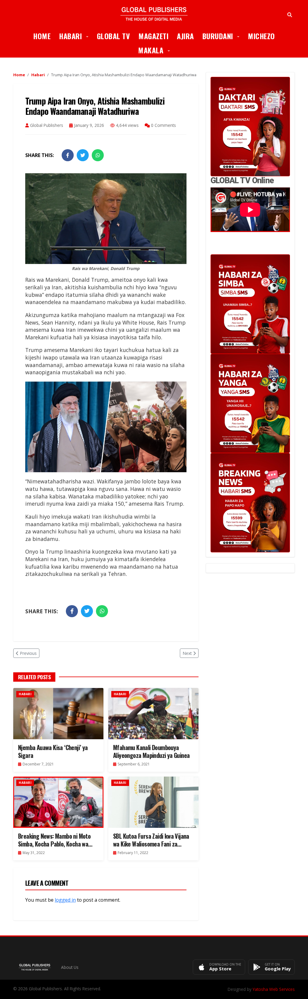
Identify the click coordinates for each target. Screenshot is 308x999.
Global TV (113, 35)
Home (42, 35)
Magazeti (153, 35)
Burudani (223, 35)
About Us (70, 967)
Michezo (261, 35)
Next (187, 653)
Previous (28, 653)
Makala (156, 49)
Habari (76, 35)
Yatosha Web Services (274, 989)
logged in (65, 900)
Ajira (185, 35)
